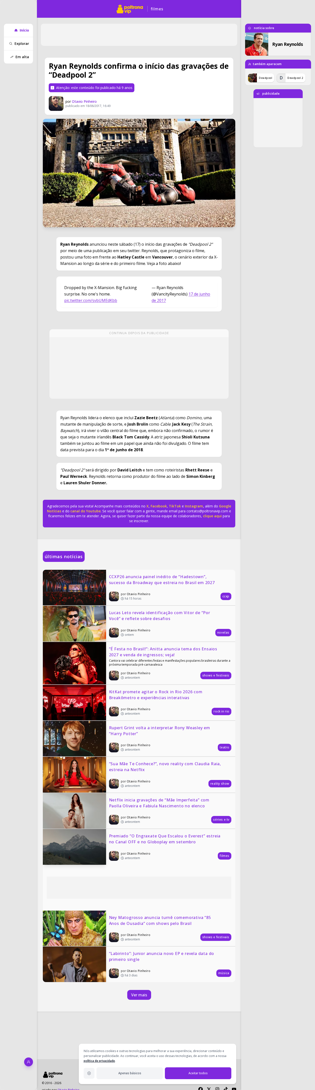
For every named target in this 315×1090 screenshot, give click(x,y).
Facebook (159, 506)
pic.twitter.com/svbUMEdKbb (90, 300)
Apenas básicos (129, 1073)
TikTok (174, 506)
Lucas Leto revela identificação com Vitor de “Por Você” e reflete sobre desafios (160, 615)
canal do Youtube (85, 511)
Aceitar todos (198, 1073)
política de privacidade (99, 1061)
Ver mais (139, 995)
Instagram (194, 506)
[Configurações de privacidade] (89, 1073)
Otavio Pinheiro (84, 101)
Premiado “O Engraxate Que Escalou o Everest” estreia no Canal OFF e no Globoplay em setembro (165, 839)
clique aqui (212, 516)
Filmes (157, 9)
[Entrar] (28, 1061)
